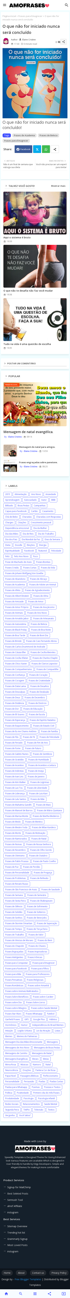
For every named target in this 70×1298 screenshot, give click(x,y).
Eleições (31, 545)
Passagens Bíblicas (29, 1075)
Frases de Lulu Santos (15, 799)
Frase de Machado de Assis (18, 562)
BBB (53, 499)
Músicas (24, 1064)
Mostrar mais (58, 185)
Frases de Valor (36, 934)
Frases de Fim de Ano (37, 742)
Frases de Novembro (15, 850)
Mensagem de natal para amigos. (37, 446)
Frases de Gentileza (42, 754)
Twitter (37, 149)
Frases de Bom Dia (39, 635)
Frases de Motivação (35, 833)
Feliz (7, 556)
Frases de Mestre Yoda (16, 827)
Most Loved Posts (17, 1245)
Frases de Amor (35, 601)
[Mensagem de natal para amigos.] (10, 451)
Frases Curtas (29, 567)
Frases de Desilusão (39, 691)
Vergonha (10, 1115)
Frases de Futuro (33, 748)
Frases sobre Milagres (16, 1008)
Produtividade (12, 1098)
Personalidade (12, 1081)
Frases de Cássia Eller (15, 652)
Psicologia (28, 1098)
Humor (24, 1025)
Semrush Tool (15, 1199)
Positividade (23, 1092)
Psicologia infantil (46, 1098)
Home (7, 1272)
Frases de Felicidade (49, 737)
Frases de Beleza (48, 135)
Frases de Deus (12, 697)
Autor (44, 499)
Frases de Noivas (13, 844)
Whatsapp (46, 149)
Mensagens (52, 1041)
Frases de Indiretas (14, 770)
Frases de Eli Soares (14, 714)
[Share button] (55, 149)
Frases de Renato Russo (16, 883)
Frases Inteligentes (14, 957)
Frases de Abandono (15, 578)
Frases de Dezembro (35, 697)
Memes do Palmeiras (27, 1036)
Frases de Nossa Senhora (38, 844)
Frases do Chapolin (14, 945)
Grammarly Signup (17, 1239)
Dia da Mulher (40, 528)
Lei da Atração (43, 1030)
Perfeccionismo (50, 1075)
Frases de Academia (24, 135)
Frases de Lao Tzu (14, 787)
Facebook (25, 149)
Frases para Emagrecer (30, 16)
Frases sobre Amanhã (38, 985)
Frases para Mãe (13, 974)
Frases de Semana (14, 895)
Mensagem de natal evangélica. (28, 432)
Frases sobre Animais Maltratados (21, 991)
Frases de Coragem (14, 680)
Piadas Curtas (56, 1081)
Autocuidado (30, 499)
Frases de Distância (14, 703)
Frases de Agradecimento (37, 590)
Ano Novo (36, 494)
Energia (42, 545)
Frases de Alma (40, 595)
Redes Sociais (11, 1104)
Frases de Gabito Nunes (16, 754)
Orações (27, 1070)
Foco (35, 556)
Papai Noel (10, 1075)
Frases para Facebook (16, 968)
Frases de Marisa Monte (16, 816)
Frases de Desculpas (15, 691)
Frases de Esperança (15, 720)
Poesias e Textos (52, 1087)
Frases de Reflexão (39, 878)
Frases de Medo (13, 821)
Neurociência (11, 1070)
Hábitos (53, 1019)
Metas (46, 1058)
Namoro (37, 1064)
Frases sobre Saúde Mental (44, 1008)
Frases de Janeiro (36, 776)
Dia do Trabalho (46, 533)
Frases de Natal (38, 838)
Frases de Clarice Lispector (45, 663)
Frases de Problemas (15, 878)
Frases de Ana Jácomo (44, 607)
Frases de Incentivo (14, 765)
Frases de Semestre (36, 895)
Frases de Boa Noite (41, 629)
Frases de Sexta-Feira (15, 900)
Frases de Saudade (50, 889)
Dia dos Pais (11, 539)
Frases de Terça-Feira (37, 929)
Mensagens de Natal (41, 1053)
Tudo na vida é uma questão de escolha (27, 344)
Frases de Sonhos (13, 917)
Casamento (47, 511)
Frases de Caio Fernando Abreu (41, 641)
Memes (8, 1036)
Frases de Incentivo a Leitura (42, 765)
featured (42, 550)
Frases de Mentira (33, 821)
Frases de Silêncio (13, 906)
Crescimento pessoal (41, 522)
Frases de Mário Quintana (49, 810)
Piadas (42, 1081)
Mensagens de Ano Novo (17, 1047)
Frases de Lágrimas (39, 782)
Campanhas (39, 505)
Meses (35, 1058)
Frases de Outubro (38, 855)
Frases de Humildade (38, 759)
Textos (51, 1109)
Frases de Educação (33, 708)
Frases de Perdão (31, 866)
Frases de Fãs (11, 737)
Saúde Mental (50, 1104)
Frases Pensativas (13, 979)
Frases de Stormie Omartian (18, 923)
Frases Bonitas (43, 562)
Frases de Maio (43, 804)
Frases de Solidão (13, 912)
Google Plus (39, 1019)
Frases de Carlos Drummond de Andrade (25, 646)
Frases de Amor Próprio (17, 607)
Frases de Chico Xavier (16, 663)
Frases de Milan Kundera (44, 827)
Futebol (50, 1013)
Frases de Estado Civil (43, 725)
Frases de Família (49, 731)
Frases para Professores (37, 974)
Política (8, 1092)
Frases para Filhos (40, 968)
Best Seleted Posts (17, 1193)
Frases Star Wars (13, 1013)
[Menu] (4, 5)
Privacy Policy (58, 1272)
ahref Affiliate (14, 1206)
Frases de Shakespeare (41, 900)
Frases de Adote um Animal (42, 584)
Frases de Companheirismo (18, 669)
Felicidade (56, 550)
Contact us (38, 1272)
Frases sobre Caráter (43, 996)
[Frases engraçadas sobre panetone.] (10, 466)
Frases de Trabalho (14, 934)
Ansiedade (51, 494)
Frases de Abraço (38, 578)
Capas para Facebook (16, 511)
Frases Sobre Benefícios (16, 996)
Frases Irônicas (35, 957)
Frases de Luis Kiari (38, 793)
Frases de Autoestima (15, 624)
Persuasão (29, 1081)
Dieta (7, 545)
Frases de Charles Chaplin (45, 658)
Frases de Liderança (15, 793)
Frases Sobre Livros (35, 1002)
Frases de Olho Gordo (41, 850)
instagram (12, 1212)
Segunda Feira (12, 1109)
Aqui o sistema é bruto (17, 237)
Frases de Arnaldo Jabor (17, 618)
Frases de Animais (14, 612)
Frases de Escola (37, 714)
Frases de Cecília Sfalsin (16, 658)
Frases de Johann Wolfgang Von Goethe (24, 573)
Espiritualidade (12, 550)
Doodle (18, 545)
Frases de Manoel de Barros (18, 810)
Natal (48, 1064)
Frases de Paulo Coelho (44, 861)
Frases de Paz (12, 866)
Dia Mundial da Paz (31, 539)
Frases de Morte (13, 833)
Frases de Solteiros (36, 912)
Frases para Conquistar (16, 962)
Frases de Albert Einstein (17, 595)
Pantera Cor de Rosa (45, 1070)
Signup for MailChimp (19, 1187)
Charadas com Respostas (48, 516)
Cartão (34, 511)
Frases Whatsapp (34, 1013)
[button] (66, 5)
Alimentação (21, 494)
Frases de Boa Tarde (15, 635)
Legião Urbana (25, 1030)
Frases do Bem (45, 940)
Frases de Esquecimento (17, 725)
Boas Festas (23, 505)
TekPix (26, 1109)
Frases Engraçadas (14, 951)
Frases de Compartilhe (47, 669)
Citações (22, 522)
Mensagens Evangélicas (16, 1058)
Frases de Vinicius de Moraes (19, 940)
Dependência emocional (17, 528)
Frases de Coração (38, 674)
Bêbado (9, 505)
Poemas (36, 1087)
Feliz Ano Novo (21, 556)
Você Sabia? (25, 1115)
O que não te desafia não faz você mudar (28, 290)
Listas (57, 1030)
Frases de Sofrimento (37, 906)
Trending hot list (16, 1232)
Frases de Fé (29, 737)
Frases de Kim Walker (15, 782)
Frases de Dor (12, 708)
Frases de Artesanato (43, 618)
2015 (7, 494)
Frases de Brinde (13, 641)
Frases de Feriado (14, 742)
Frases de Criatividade (39, 680)
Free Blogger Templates (28, 1279)
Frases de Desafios (39, 686)
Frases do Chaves (37, 945)
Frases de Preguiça (43, 872)
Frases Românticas (14, 985)
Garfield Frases (12, 1019)
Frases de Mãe (38, 799)
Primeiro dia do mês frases (46, 1092)
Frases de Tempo (13, 929)
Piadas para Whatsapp (16, 1087)
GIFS (26, 1019)
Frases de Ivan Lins (14, 776)
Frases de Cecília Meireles (43, 652)
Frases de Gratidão (14, 759)
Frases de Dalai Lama (15, 686)
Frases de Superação (47, 923)
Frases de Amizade (14, 601)
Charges (9, 522)
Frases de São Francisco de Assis (21, 889)
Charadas (27, 516)
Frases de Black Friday (16, 629)
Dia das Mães (11, 533)
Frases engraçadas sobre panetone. (38, 462)
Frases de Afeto (12, 590)
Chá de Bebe (11, 516)
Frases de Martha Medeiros (46, 816)
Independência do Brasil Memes (47, 1025)
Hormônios (10, 1025)
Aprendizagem (12, 499)
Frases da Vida (48, 567)
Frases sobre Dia (13, 1002)
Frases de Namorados (16, 838)
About (21, 1272)
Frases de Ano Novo (37, 612)
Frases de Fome (13, 748)
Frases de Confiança (15, 674)
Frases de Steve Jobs (37, 917)
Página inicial (9, 16)
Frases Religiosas (35, 979)
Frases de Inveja (36, 770)
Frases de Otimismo (15, 855)
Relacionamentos (31, 1104)
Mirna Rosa (10, 1064)
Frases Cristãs (12, 567)
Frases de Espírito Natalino (43, 720)
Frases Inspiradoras (37, 951)
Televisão (38, 1109)
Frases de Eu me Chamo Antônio (21, 731)
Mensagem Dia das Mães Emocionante (23, 1041)
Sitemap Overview (17, 1226)
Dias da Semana (52, 539)
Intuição (9, 1030)
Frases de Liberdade (37, 787)
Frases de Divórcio (38, 703)
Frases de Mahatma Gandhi (18, 804)
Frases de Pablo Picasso (17, 861)
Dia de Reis (28, 533)
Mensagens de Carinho (16, 1053)
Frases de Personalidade (17, 872)
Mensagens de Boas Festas (47, 1047)
